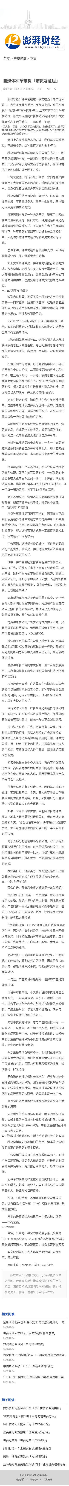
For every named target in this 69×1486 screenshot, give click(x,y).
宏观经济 (20, 58)
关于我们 (20, 1479)
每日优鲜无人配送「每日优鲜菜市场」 (27, 1424)
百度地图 (47, 1479)
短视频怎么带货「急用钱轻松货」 (24, 1344)
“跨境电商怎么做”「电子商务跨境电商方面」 (30, 1416)
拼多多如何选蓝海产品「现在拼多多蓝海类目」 (33, 1408)
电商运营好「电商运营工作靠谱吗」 (25, 1440)
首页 (7, 58)
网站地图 (34, 1479)
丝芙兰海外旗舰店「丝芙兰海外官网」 (27, 1432)
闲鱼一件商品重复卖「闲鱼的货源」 (25, 1456)
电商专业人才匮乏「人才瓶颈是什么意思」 (30, 1333)
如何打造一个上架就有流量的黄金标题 (27, 1448)
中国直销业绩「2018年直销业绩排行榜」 (29, 1366)
